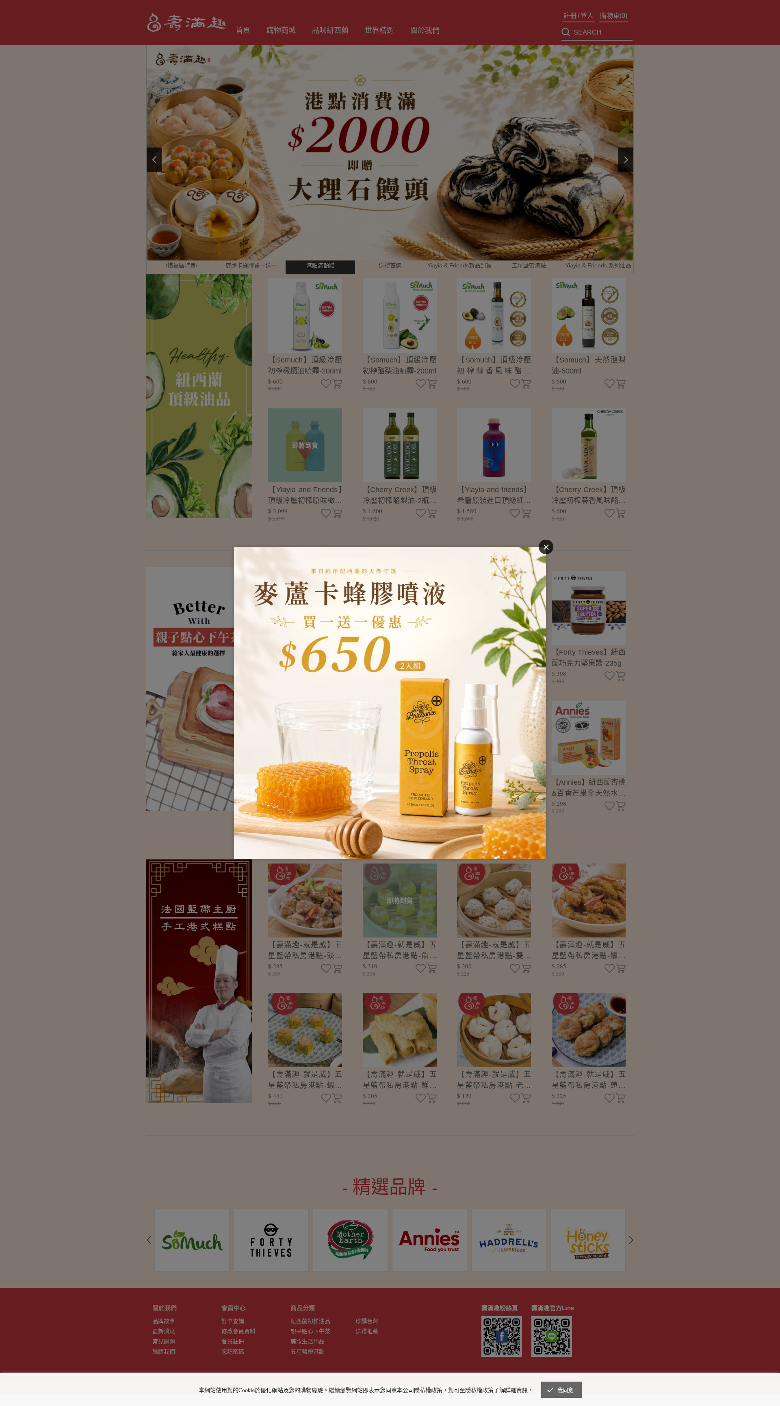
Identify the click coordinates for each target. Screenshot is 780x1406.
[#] (390, 552)
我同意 (565, 1390)
